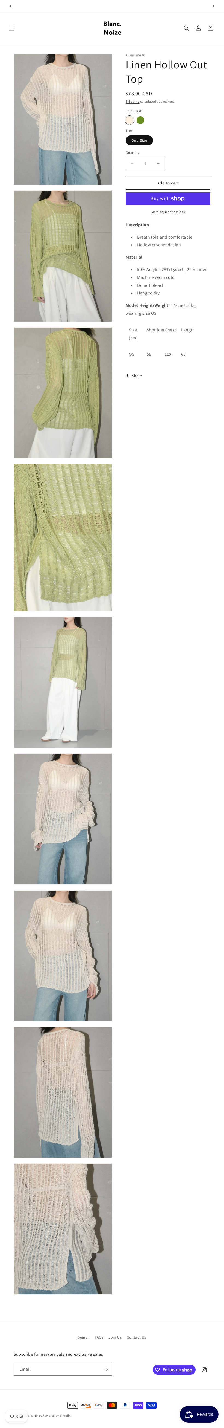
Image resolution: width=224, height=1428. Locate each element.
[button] (11, 28)
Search (84, 1337)
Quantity (132, 152)
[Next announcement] (213, 6)
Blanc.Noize (33, 1415)
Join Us (115, 1337)
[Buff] (129, 120)
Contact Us (136, 1337)
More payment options (168, 212)
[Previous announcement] (11, 6)
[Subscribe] (106, 1369)
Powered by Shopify (57, 1415)
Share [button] (137, 375)
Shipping (133, 101)
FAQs (99, 1337)
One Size (139, 140)
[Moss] (140, 120)
